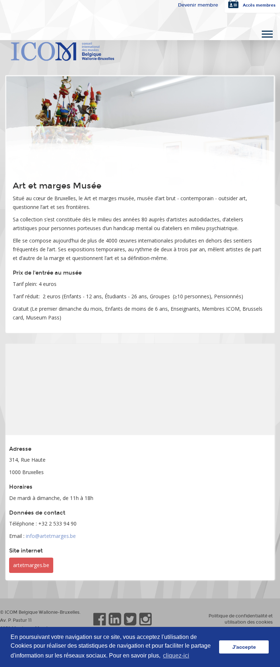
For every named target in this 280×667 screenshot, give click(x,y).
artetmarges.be (31, 565)
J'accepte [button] (244, 647)
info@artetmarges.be (51, 535)
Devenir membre (198, 5)
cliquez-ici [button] (176, 655)
